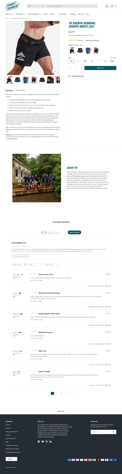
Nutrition (8, 14)
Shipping (78, 35)
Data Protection (11, 438)
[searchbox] (17, 264)
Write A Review (74, 232)
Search (8, 425)
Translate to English (37, 280)
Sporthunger (12, 467)
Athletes (73, 14)
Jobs (87, 14)
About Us (81, 14)
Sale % (45, 14)
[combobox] (62, 6)
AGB (7, 442)
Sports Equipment (33, 14)
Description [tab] (9, 90)
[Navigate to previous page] (48, 393)
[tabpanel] (33, 117)
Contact (8, 428)
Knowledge (62, 14)
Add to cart (100, 68)
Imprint (8, 435)
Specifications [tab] (20, 90)
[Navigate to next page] (74, 393)
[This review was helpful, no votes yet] (105, 286)
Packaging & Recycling (13, 452)
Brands (52, 14)
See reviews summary (92, 40)
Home (7, 18)
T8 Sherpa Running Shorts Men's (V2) (19, 18)
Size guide (113, 57)
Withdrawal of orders (12, 449)
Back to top (61, 411)
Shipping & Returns (12, 431)
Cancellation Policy (12, 445)
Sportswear (19, 14)
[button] (112, 6)
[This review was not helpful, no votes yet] (108, 286)
